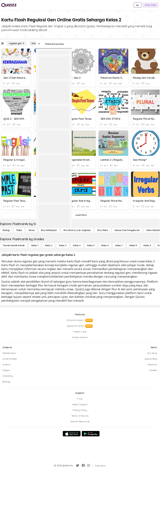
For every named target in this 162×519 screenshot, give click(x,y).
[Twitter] (77, 465)
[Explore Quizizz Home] (8, 5)
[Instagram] (88, 465)
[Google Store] (91, 433)
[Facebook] (83, 465)
